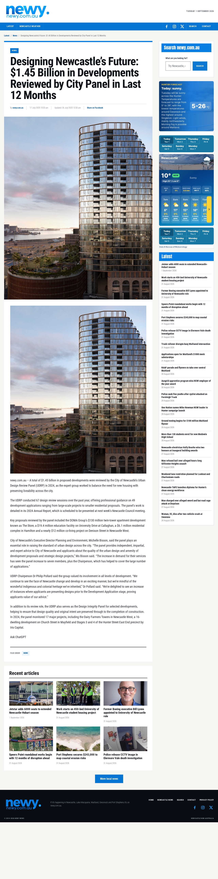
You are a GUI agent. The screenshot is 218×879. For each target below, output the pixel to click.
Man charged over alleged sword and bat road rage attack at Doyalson (186, 502)
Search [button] (193, 26)
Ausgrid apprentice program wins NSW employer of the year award (186, 382)
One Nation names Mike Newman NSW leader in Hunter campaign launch (184, 409)
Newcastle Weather (30, 26)
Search (200, 66)
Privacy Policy (207, 800)
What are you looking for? (177, 58)
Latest (10, 26)
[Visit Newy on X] (182, 26)
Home (151, 800)
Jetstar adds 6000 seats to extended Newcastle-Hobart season (184, 266)
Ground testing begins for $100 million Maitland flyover (184, 422)
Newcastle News (165, 800)
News (15, 35)
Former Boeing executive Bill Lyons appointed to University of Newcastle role (184, 292)
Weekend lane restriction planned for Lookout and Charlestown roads (185, 475)
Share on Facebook (95, 108)
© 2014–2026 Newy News (14, 818)
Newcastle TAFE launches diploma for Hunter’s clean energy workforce (183, 489)
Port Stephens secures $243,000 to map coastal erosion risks (184, 319)
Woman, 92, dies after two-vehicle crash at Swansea (181, 515)
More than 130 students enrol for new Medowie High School (184, 436)
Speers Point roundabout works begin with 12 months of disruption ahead (183, 306)
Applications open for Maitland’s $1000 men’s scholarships (183, 356)
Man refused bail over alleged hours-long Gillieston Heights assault (181, 462)
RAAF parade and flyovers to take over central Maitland (183, 369)
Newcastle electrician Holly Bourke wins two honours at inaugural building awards (182, 449)
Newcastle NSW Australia (202, 818)
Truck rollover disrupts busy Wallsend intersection (185, 344)
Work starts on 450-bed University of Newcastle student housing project (184, 279)
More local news (109, 778)
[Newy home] (28, 11)
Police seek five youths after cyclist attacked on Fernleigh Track (184, 395)
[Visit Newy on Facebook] (166, 26)
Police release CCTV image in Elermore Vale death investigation (186, 332)
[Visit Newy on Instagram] (174, 26)
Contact (206, 26)
